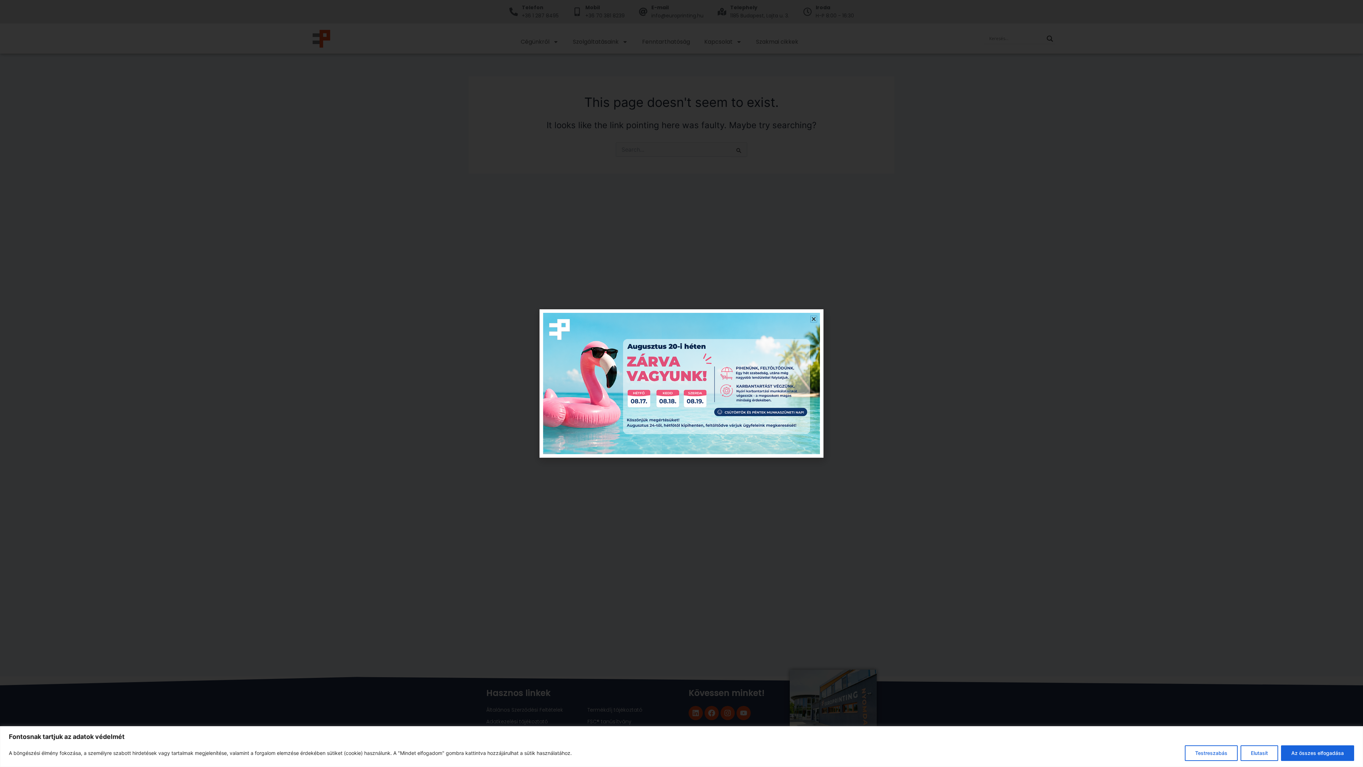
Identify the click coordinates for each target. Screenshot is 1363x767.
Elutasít (1259, 753)
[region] (681, 746)
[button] (813, 319)
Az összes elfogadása (1317, 753)
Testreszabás (1211, 753)
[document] (681, 383)
